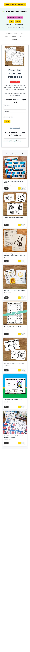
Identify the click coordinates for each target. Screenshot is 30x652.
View (6, 188)
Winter (12, 140)
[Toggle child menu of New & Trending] (24, 24)
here (18, 95)
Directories (8, 24)
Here (19, 135)
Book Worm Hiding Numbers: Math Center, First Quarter (13, 436)
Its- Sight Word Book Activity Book (14, 363)
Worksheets (7, 140)
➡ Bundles (15, 17)
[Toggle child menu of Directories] (12, 24)
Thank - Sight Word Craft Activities (13, 217)
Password (6, 111)
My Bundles (9, 27)
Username (6, 105)
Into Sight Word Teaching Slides (13, 399)
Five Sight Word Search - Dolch (12, 326)
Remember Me (9, 117)
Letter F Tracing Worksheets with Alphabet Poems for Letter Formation (14, 254)
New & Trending (18, 24)
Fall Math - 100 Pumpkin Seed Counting (14, 290)
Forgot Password (15, 128)
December (18, 140)
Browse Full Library (18, 27)
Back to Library (16, 81)
